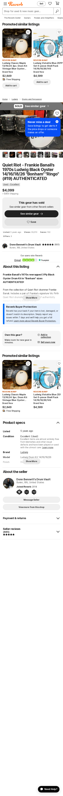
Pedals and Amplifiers (44, 18)
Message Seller (31, 500)
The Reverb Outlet (12, 18)
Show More (31, 297)
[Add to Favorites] (28, 32)
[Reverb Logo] (15, 4)
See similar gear (35, 106)
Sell (41, 3)
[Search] (57, 11)
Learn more (47, 447)
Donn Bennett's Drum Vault (25, 244)
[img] (48, 244)
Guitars (27, 18)
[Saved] (50, 3)
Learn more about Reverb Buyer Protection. (35, 321)
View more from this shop (31, 507)
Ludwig (24, 452)
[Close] (57, 122)
